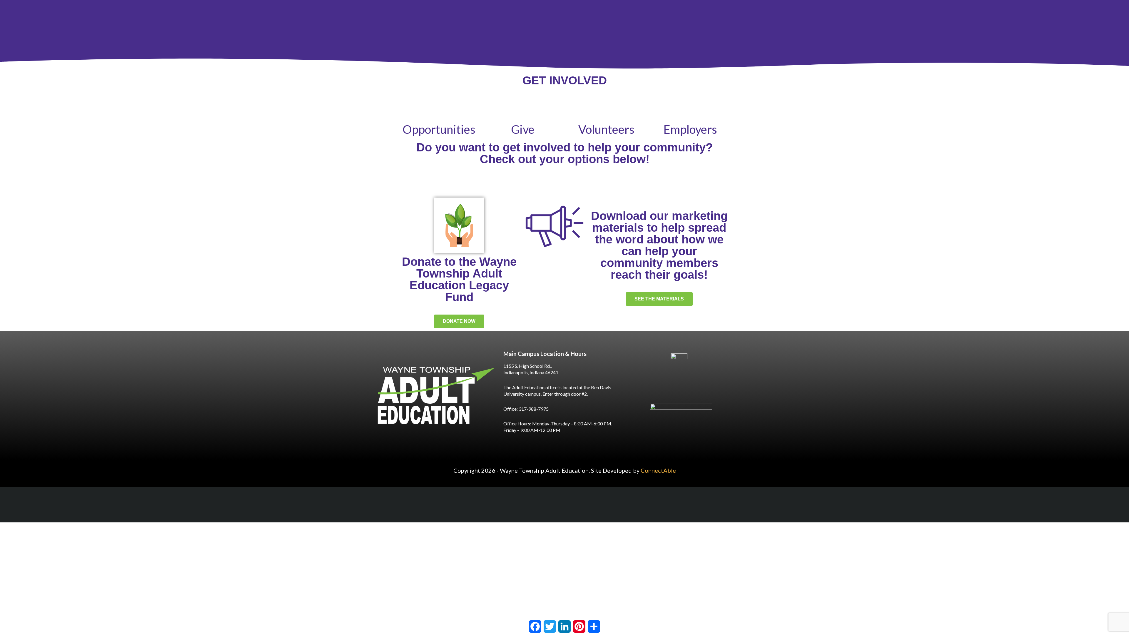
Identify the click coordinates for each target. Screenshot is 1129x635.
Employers (690, 129)
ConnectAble (658, 470)
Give (523, 129)
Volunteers (606, 129)
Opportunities (439, 129)
